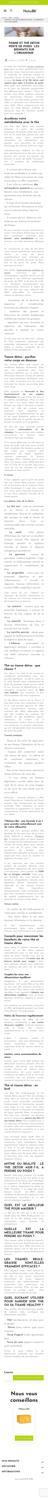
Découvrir (8, 1466)
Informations (11, 1472)
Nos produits (10, 1461)
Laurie (32, 60)
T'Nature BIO (24, 1409)
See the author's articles (28, 1377)
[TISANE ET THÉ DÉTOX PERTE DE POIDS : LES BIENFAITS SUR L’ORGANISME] (24, 32)
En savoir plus (24, 1438)
